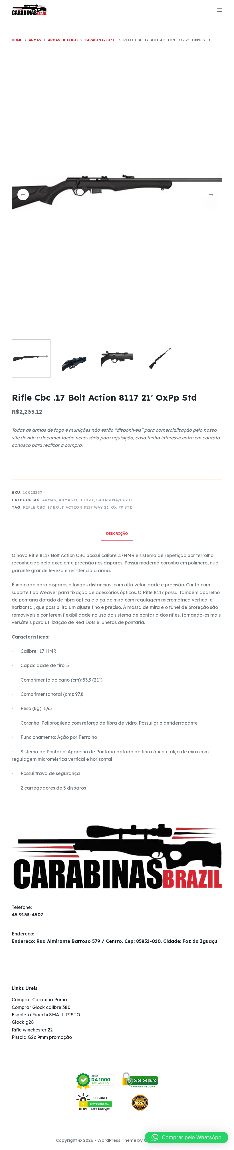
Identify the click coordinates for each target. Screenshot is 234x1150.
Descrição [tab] (117, 533)
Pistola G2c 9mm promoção (42, 1037)
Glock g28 (23, 1022)
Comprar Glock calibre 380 (41, 1007)
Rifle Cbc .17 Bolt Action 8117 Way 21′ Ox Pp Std (78, 507)
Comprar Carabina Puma (39, 999)
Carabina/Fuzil (114, 499)
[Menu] (219, 10)
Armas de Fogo (76, 499)
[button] (186, 1137)
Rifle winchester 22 (32, 1030)
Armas (49, 499)
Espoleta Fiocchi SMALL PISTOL (47, 1015)
